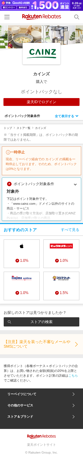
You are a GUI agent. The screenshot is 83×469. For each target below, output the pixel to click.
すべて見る (70, 230)
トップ (8, 128)
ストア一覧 (23, 128)
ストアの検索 (41, 322)
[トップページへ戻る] (41, 17)
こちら (73, 375)
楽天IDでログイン (41, 102)
